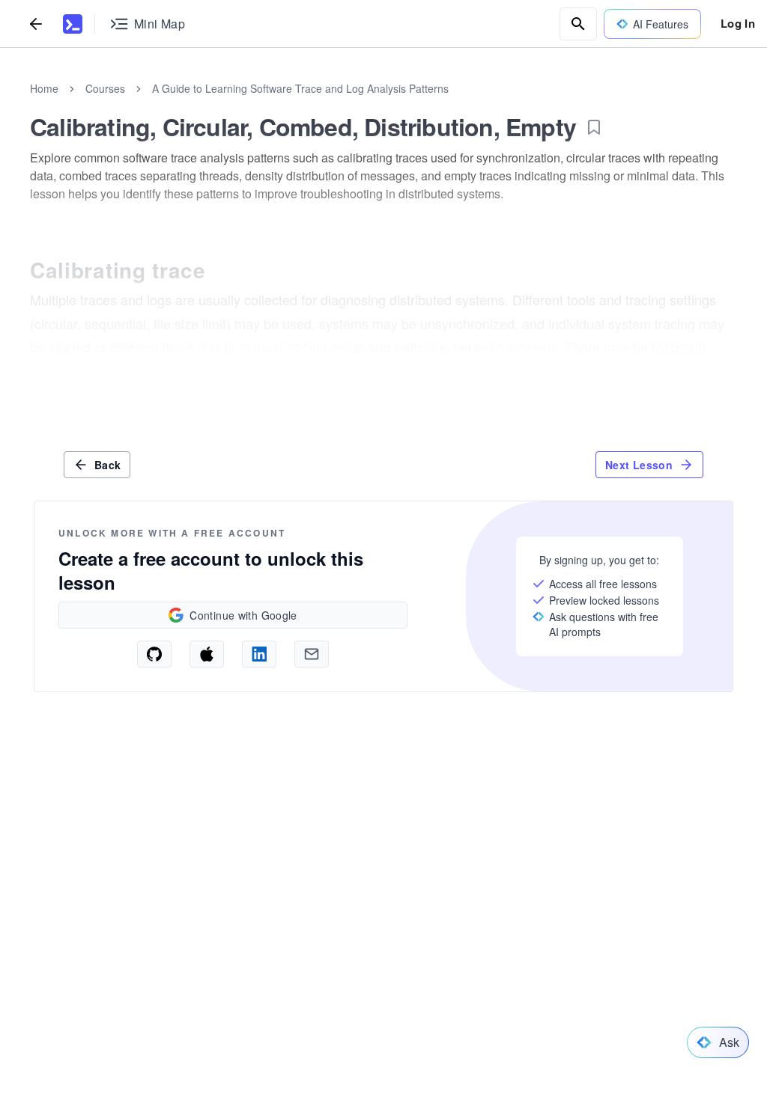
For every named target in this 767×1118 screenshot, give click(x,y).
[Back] (36, 23)
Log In (738, 23)
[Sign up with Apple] (207, 654)
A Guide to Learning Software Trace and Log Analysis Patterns (300, 88)
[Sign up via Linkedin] (259, 654)
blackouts (680, 346)
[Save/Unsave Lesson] (594, 127)
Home (44, 88)
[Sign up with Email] (311, 654)
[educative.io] (72, 24)
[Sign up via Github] (154, 654)
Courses (105, 88)
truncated (134, 370)
